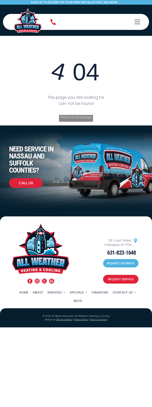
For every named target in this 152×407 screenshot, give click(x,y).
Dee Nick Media (64, 319)
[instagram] (37, 282)
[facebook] (29, 282)
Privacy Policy (81, 319)
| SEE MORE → (111, 2)
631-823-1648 (121, 252)
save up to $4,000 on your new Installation (66, 2)
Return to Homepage (76, 117)
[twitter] (44, 282)
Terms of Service (98, 319)
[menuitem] (24, 292)
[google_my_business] (51, 282)
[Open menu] (137, 22)
